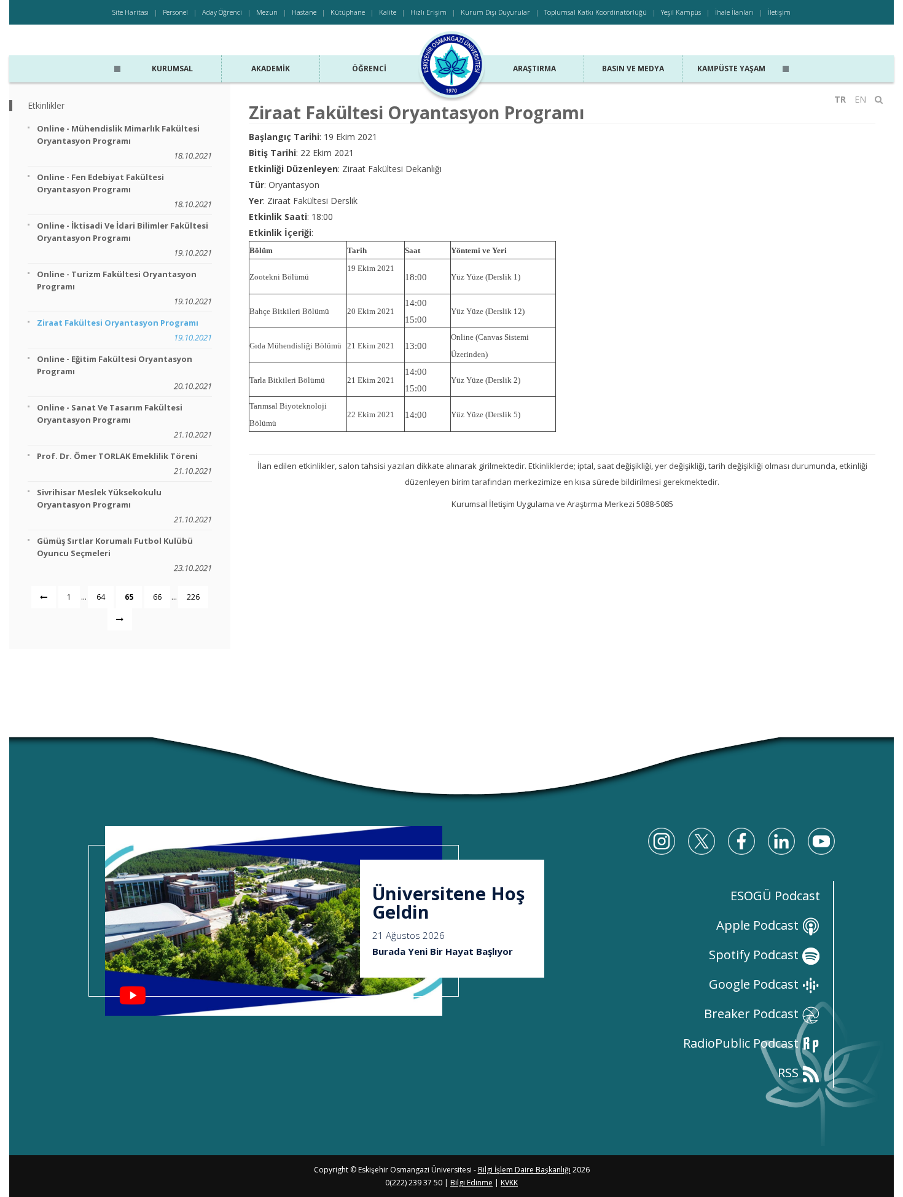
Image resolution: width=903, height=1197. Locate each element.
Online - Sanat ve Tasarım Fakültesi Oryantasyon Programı (124, 421)
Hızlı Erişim (428, 12)
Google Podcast (755, 984)
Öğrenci (369, 68)
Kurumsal (172, 68)
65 (129, 597)
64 (100, 597)
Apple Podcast (759, 925)
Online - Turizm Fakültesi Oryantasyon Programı (124, 288)
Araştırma (534, 68)
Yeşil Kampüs (681, 12)
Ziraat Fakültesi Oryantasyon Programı (124, 330)
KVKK (509, 1182)
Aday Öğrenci (222, 12)
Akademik (270, 68)
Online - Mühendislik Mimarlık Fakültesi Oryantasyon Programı (124, 142)
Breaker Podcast (753, 1013)
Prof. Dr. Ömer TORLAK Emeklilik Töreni (124, 463)
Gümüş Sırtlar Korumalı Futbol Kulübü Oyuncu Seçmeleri (124, 554)
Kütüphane (347, 12)
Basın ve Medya (633, 68)
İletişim (779, 12)
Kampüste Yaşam (731, 68)
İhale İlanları (734, 12)
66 (157, 597)
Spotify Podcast (755, 954)
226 (193, 597)
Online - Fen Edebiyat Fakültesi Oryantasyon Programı (124, 190)
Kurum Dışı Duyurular (495, 12)
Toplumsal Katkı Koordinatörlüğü (595, 12)
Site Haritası (130, 12)
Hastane (304, 12)
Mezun (267, 12)
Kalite (387, 12)
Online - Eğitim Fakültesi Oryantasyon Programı (124, 372)
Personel (175, 12)
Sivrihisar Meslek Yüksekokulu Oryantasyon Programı (124, 506)
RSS (790, 1072)
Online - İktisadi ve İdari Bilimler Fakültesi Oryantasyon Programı (124, 239)
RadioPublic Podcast (742, 1043)
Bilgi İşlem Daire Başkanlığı (524, 1169)
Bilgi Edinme (471, 1182)
